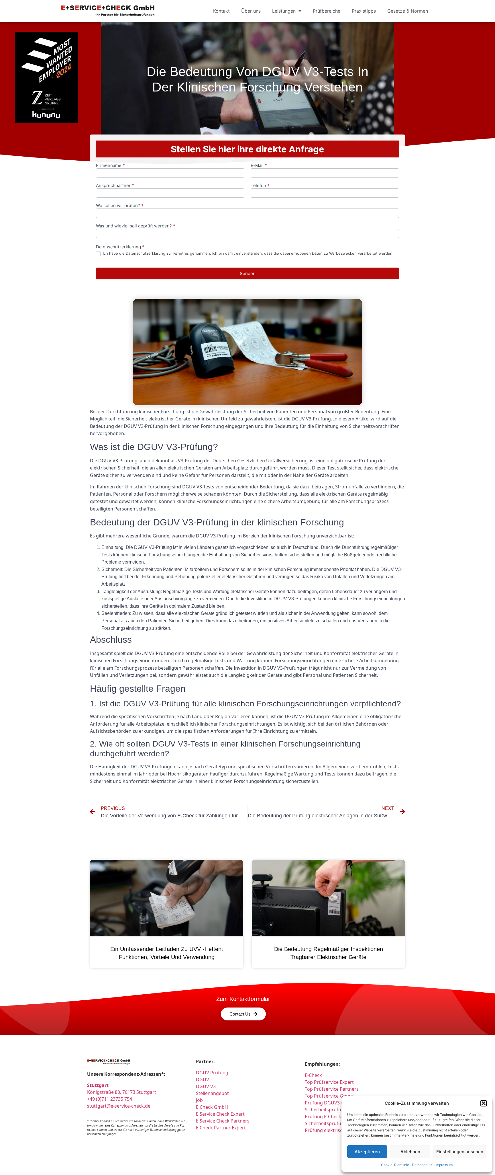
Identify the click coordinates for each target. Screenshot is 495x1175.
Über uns (251, 11)
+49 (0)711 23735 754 (109, 1099)
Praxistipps (364, 11)
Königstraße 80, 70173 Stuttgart (121, 1092)
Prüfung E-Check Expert (330, 1116)
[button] (483, 1103)
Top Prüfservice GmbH (329, 1096)
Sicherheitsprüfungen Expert (336, 1109)
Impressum (444, 1165)
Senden (248, 273)
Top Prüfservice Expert (329, 1082)
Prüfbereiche (326, 11)
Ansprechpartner (115, 185)
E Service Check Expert (221, 1114)
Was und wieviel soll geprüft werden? (135, 226)
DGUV (202, 1079)
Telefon (260, 185)
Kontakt (221, 11)
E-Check (313, 1075)
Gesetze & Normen (407, 11)
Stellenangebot (212, 1093)
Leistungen (284, 11)
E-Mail (259, 165)
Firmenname (110, 165)
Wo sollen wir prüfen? (120, 205)
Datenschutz (422, 1165)
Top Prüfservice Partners (332, 1089)
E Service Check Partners (223, 1121)
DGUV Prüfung (212, 1072)
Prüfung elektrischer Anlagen (337, 1130)
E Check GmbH (212, 1107)
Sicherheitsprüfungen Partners (338, 1123)
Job (199, 1100)
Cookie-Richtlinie (395, 1165)
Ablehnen (410, 1151)
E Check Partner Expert (221, 1128)
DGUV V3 (206, 1086)
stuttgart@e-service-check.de (118, 1106)
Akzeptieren (367, 1151)
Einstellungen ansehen (459, 1151)
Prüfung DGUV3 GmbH (330, 1103)
